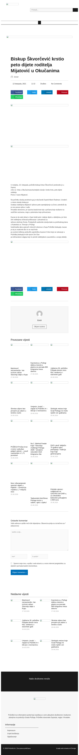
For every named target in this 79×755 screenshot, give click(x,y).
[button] (39, 22)
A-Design (73, 748)
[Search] (75, 10)
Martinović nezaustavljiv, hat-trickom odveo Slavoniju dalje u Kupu (19, 371)
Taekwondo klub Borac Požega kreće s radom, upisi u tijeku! (39, 500)
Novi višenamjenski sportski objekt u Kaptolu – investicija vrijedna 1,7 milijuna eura (18, 487)
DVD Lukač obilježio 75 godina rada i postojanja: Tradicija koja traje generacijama (58, 449)
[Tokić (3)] (39, 44)
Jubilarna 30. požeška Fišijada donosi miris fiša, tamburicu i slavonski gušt (59, 371)
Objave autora (39, 326)
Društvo (43, 84)
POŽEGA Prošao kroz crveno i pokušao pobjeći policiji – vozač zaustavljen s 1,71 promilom (19, 451)
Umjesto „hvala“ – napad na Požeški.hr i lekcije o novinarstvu (39, 409)
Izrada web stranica (62, 748)
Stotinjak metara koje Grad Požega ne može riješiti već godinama (59, 411)
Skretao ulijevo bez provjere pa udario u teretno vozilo (18, 411)
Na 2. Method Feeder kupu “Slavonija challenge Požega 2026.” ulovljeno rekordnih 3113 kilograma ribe (39, 449)
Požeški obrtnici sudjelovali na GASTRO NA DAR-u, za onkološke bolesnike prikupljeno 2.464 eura (59, 494)
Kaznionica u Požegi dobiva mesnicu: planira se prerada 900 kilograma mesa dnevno (39, 367)
